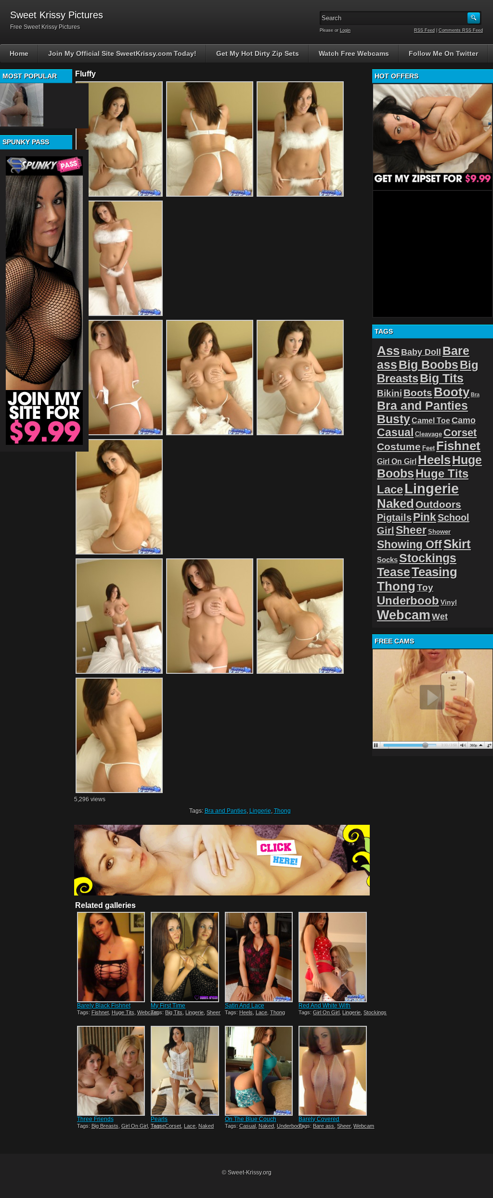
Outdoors (438, 504)
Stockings (375, 1012)
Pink (424, 517)
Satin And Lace (244, 1005)
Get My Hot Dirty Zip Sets (257, 53)
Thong (282, 810)
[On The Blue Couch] (259, 1071)
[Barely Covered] (332, 1071)
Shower (439, 531)
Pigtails (394, 517)
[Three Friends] (111, 1071)
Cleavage (428, 434)
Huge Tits (123, 1012)
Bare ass (323, 1126)
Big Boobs (428, 364)
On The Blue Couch (250, 1119)
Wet (440, 616)
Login (345, 30)
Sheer (214, 1012)
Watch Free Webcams (354, 53)
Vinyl (449, 602)
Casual (247, 1126)
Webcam (147, 1012)
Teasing (434, 572)
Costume (399, 446)
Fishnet (100, 1012)
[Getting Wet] (21, 104)
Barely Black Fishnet (103, 1005)
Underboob (290, 1126)
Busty (393, 419)
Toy (425, 587)
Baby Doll (421, 352)
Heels (246, 1012)
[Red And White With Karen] (332, 957)
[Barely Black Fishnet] (111, 957)
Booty (451, 392)
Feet (428, 448)
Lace (261, 1012)
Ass (388, 350)
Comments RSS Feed (461, 30)
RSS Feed (424, 30)
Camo (464, 420)
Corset (173, 1126)
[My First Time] (185, 957)
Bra (475, 394)
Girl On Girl (326, 1012)
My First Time (168, 1005)
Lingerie (260, 810)
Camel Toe (431, 420)
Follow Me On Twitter (443, 53)
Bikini (389, 393)
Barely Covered (318, 1119)
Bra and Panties (225, 810)
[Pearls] (185, 1071)
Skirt (457, 544)
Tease (393, 572)
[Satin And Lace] (259, 957)
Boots (417, 392)
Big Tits (173, 1012)
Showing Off (409, 544)
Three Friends (95, 1119)
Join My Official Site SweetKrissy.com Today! (122, 53)
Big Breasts (104, 1126)
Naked (206, 1126)
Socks (387, 559)
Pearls (159, 1119)
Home (19, 53)
